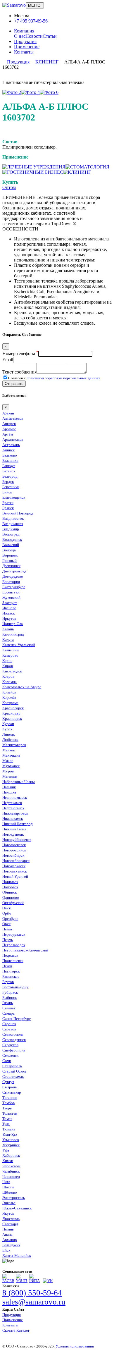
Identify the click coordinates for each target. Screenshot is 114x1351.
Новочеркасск (13, 866)
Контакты (24, 51)
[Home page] (14, 5)
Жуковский (11, 597)
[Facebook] (8, 1280)
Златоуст (9, 602)
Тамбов (8, 1103)
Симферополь (13, 1050)
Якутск (8, 1213)
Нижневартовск (15, 813)
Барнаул (8, 466)
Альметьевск (12, 418)
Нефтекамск (12, 803)
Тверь (7, 1108)
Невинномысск (14, 797)
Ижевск (8, 613)
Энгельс (8, 1203)
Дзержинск (11, 566)
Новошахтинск (14, 871)
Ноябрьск (10, 887)
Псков (7, 966)
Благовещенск (13, 497)
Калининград (13, 634)
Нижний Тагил (14, 829)
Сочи (6, 1061)
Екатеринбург (13, 587)
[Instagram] (35, 1280)
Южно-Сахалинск (17, 1208)
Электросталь (13, 1197)
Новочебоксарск (16, 860)
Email (7, 359)
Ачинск (8, 450)
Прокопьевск (12, 960)
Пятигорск (11, 971)
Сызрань (9, 1087)
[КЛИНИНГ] (77, 172)
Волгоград (11, 534)
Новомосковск (14, 845)
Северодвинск (14, 1039)
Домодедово (12, 576)
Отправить (14, 383)
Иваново (9, 608)
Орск (6, 924)
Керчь (7, 660)
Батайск (8, 471)
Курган (8, 724)
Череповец (11, 1176)
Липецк (8, 734)
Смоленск (10, 1055)
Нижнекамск (12, 818)
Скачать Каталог (16, 1330)
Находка (9, 792)
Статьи (50, 36)
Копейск (9, 692)
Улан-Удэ (9, 1134)
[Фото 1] (11, 92)
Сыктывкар (11, 1092)
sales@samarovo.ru (33, 1301)
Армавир (9, 1240)
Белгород (10, 476)
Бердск (8, 481)
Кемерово (10, 655)
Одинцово (10, 897)
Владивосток (13, 518)
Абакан (8, 413)
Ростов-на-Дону (15, 987)
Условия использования (75, 1346)
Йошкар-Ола (12, 624)
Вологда (9, 550)
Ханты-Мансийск (16, 1255)
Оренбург (10, 918)
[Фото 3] (30, 92)
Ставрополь (12, 1066)
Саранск (9, 1024)
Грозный (9, 560)
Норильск (10, 882)
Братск (7, 502)
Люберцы (10, 739)
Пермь (7, 939)
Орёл (6, 913)
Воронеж (10, 555)
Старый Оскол (14, 1071)
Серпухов (10, 1045)
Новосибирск (13, 855)
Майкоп (8, 750)
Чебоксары (11, 1166)
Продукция (25, 41)
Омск (6, 908)
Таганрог (9, 1097)
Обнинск (9, 892)
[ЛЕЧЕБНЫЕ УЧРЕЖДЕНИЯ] (33, 166)
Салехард (10, 1224)
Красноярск (12, 718)
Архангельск (12, 439)
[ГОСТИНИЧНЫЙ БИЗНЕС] (32, 172)
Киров (7, 666)
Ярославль (11, 1218)
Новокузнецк (13, 834)
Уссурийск (11, 1145)
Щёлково (9, 1192)
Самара (8, 1013)
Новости (34, 36)
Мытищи (9, 776)
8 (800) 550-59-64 (32, 1292)
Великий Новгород (17, 513)
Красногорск (13, 708)
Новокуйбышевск (16, 839)
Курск (7, 729)
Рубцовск (10, 992)
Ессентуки (11, 592)
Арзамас (9, 429)
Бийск (7, 492)
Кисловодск (12, 671)
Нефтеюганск (13, 808)
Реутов (8, 982)
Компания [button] (24, 30)
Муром (8, 771)
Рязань (7, 1003)
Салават (8, 1008)
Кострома (10, 703)
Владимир (10, 529)
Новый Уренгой (15, 876)
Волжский (10, 545)
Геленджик (11, 1245)
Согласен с (54, 378)
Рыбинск (9, 997)
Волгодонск (12, 539)
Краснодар (11, 713)
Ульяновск (10, 1139)
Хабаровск (11, 1155)
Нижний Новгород (17, 824)
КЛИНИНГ (46, 61)
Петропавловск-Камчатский (25, 950)
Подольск (10, 955)
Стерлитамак (13, 1076)
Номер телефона (20, 353)
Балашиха (10, 460)
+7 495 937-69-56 (31, 20)
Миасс (7, 760)
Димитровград (14, 571)
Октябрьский (13, 903)
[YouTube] (21, 1280)
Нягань (8, 1229)
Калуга (8, 639)
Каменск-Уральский (18, 645)
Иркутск (9, 618)
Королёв (9, 697)
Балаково (9, 455)
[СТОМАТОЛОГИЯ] (87, 166)
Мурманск (11, 766)
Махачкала (11, 755)
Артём (7, 434)
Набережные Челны (18, 781)
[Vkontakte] (48, 1280)
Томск (7, 1118)
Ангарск (9, 423)
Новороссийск (14, 850)
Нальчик (9, 787)
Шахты (8, 1187)
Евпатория (11, 581)
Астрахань (11, 445)
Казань (8, 629)
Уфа (5, 1150)
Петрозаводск (13, 945)
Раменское (10, 976)
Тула (6, 1124)
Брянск (8, 508)
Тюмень (8, 1129)
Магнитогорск (14, 745)
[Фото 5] (49, 92)
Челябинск (11, 1171)
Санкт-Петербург (16, 1018)
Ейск (6, 1250)
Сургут (8, 1082)
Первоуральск (13, 934)
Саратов (9, 1029)
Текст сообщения (19, 371)
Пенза (7, 929)
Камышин (10, 650)
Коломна (9, 681)
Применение (26, 46)
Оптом (9, 187)
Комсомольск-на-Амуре (21, 687)
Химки (7, 1161)
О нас (19, 36)
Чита (6, 1182)
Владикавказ (12, 524)
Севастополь (12, 1034)
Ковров (8, 676)
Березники (10, 487)
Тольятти (9, 1113)
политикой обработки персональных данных (63, 378)
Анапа (7, 1234)
